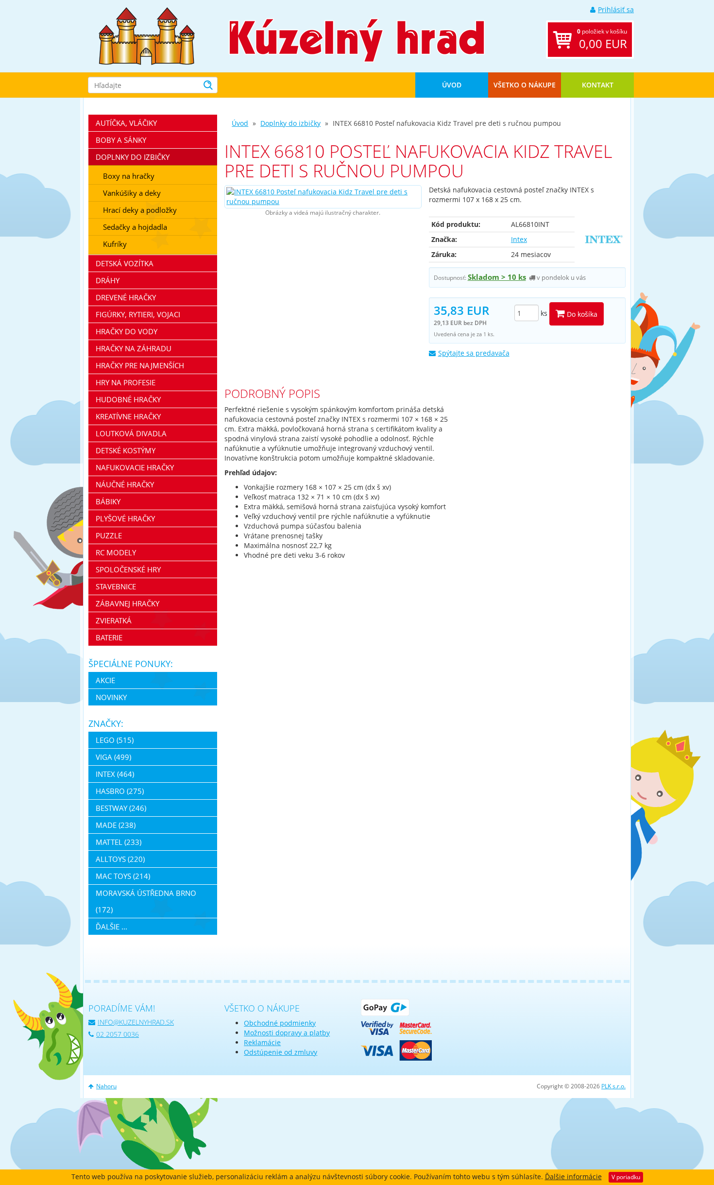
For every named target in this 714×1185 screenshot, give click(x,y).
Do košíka (581, 314)
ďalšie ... (111, 926)
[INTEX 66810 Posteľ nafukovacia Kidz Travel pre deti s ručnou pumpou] (322, 196)
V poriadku (626, 1177)
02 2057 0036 (117, 1034)
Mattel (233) (118, 842)
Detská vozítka (124, 263)
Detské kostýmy (125, 450)
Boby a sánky (121, 140)
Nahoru (106, 1086)
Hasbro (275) (120, 791)
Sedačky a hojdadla (135, 227)
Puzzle (109, 535)
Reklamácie (262, 1042)
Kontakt (597, 84)
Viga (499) (113, 757)
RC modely (116, 552)
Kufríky (115, 244)
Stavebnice (116, 586)
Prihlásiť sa (616, 9)
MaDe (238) (116, 825)
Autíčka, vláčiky (126, 123)
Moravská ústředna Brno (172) (146, 901)
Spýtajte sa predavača (474, 353)
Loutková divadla (131, 433)
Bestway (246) (121, 808)
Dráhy (107, 280)
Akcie (105, 680)
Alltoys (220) (120, 859)
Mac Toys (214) (123, 876)
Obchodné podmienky (280, 1023)
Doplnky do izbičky (290, 123)
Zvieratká (114, 620)
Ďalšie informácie (573, 1176)
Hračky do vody (126, 331)
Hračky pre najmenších (140, 365)
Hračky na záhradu (133, 348)
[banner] (147, 35)
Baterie (109, 637)
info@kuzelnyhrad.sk (136, 1022)
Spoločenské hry (128, 569)
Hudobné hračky (128, 399)
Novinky (111, 697)
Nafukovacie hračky (135, 467)
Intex (519, 239)
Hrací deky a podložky (140, 210)
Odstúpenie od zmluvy (280, 1052)
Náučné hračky (125, 484)
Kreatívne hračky (128, 416)
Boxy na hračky (128, 176)
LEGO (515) (115, 740)
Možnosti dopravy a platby (287, 1032)
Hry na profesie (125, 382)
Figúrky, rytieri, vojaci (138, 314)
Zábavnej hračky (127, 603)
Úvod (451, 84)
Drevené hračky (126, 297)
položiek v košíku (602, 39)
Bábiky (108, 501)
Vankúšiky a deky (132, 193)
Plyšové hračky (125, 518)
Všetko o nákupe (524, 84)
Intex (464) (115, 774)
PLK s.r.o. (613, 1086)
